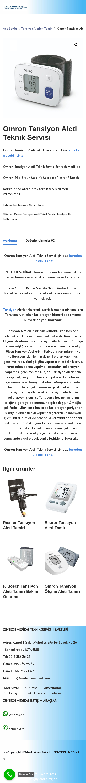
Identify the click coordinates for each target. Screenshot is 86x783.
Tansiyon (9, 309)
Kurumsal (31, 687)
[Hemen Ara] (9, 774)
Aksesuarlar (52, 687)
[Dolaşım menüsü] (78, 7)
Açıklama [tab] (10, 240)
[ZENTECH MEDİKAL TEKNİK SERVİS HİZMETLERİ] (15, 7)
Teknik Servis (36, 693)
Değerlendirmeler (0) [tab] (40, 240)
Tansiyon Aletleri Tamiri (37, 28)
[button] (76, 44)
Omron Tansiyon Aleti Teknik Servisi (34, 214)
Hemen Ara (17, 728)
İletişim (55, 693)
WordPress (48, 773)
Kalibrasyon (12, 693)
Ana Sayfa (10, 28)
